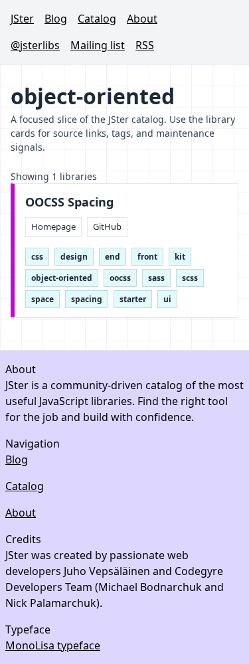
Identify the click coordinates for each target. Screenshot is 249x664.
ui (167, 299)
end (112, 256)
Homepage (53, 226)
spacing (86, 299)
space (42, 299)
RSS (144, 45)
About (142, 18)
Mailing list (97, 45)
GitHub (107, 226)
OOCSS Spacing (69, 202)
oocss (120, 278)
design (74, 256)
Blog (55, 18)
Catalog (97, 18)
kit (180, 256)
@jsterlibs (35, 45)
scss (190, 278)
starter (133, 299)
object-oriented (61, 278)
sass (156, 278)
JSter (22, 18)
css (37, 256)
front (147, 256)
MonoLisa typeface (52, 645)
